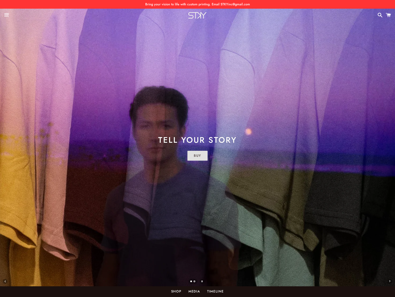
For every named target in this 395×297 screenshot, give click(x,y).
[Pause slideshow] (202, 281)
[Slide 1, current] (191, 282)
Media (194, 291)
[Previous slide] (5, 281)
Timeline (215, 291)
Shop (176, 291)
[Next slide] (389, 281)
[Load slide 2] (195, 282)
